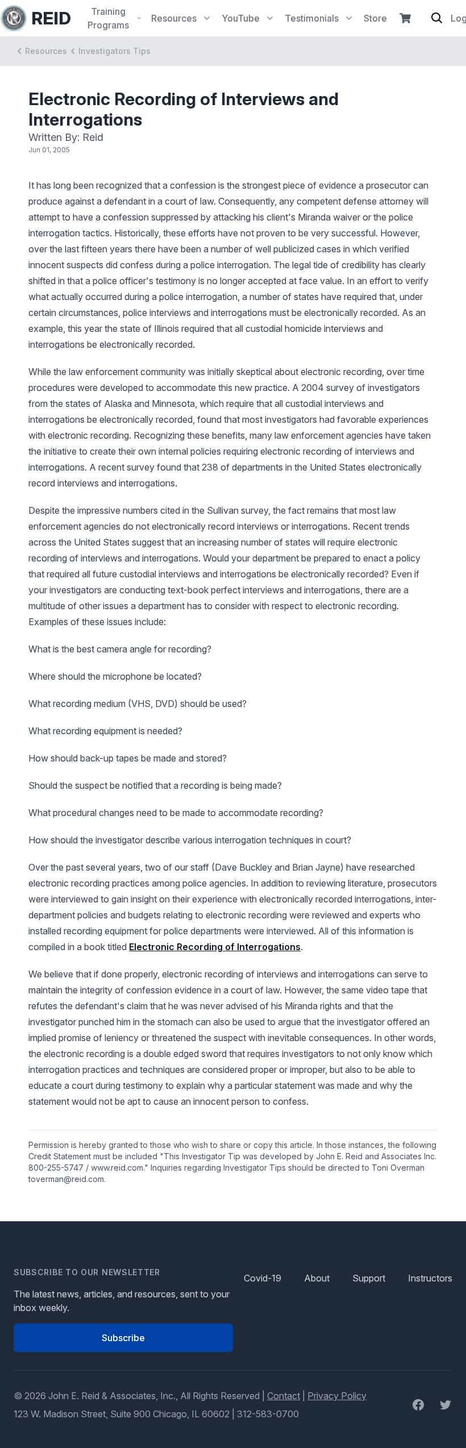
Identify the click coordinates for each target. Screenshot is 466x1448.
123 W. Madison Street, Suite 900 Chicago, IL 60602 (122, 1414)
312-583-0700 (268, 1414)
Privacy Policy (337, 1395)
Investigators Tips (114, 51)
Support (368, 1278)
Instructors (430, 1278)
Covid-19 (262, 1278)
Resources (46, 51)
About (317, 1278)
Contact (283, 1395)
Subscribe (123, 1337)
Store (375, 18)
